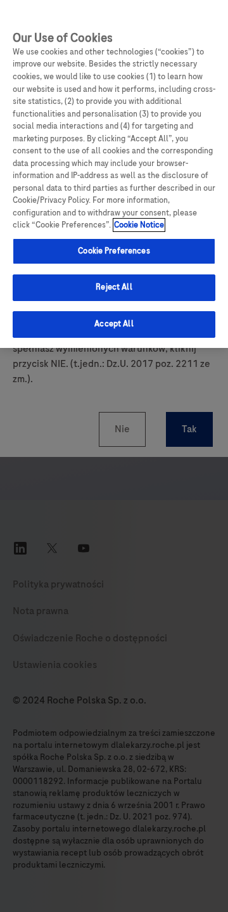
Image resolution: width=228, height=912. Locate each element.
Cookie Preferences (113, 251)
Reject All (114, 287)
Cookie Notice (139, 225)
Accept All (113, 324)
